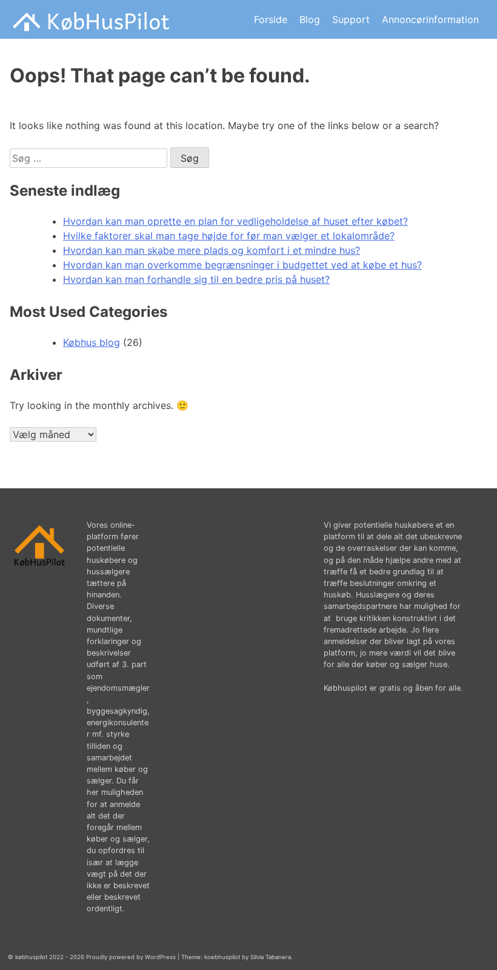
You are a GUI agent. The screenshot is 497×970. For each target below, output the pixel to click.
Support (351, 19)
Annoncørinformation (430, 19)
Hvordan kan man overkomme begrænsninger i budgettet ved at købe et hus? (242, 265)
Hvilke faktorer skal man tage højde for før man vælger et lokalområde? (229, 236)
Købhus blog (91, 342)
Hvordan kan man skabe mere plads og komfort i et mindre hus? (211, 250)
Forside (270, 19)
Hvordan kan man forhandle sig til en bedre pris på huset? (196, 279)
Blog (309, 19)
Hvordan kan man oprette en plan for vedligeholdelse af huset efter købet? (235, 221)
